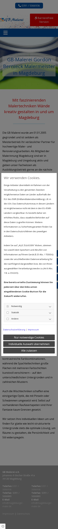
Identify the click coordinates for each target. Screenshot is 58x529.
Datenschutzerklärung (14, 329)
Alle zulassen (29, 350)
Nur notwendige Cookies (29, 337)
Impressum (33, 329)
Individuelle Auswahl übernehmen (29, 344)
